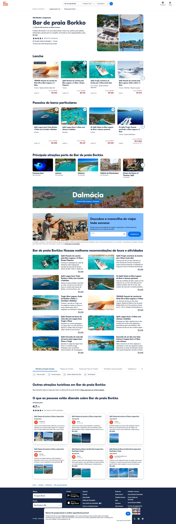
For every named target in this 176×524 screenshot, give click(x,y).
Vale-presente (119, 506)
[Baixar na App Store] (73, 503)
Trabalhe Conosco (120, 497)
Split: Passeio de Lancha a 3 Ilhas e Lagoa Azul (49, 416)
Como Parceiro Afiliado (134, 502)
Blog (116, 500)
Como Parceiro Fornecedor (135, 494)
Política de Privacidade (89, 500)
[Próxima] (143, 78)
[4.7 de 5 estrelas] (38, 38)
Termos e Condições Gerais (90, 506)
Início (34, 485)
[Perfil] (170, 2)
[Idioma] (162, 2)
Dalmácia (49, 485)
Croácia (40, 485)
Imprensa (118, 503)
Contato (85, 494)
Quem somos (119, 494)
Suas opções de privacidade (91, 503)
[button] (46, 78)
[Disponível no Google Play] (73, 495)
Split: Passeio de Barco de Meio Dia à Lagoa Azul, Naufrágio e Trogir (87, 450)
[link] (46, 78)
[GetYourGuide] (5, 4)
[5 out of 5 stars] (50, 419)
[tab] (45, 368)
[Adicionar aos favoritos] (56, 63)
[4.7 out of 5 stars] (38, 410)
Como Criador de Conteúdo (133, 498)
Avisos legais (86, 497)
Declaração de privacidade (72, 244)
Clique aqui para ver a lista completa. (92, 390)
